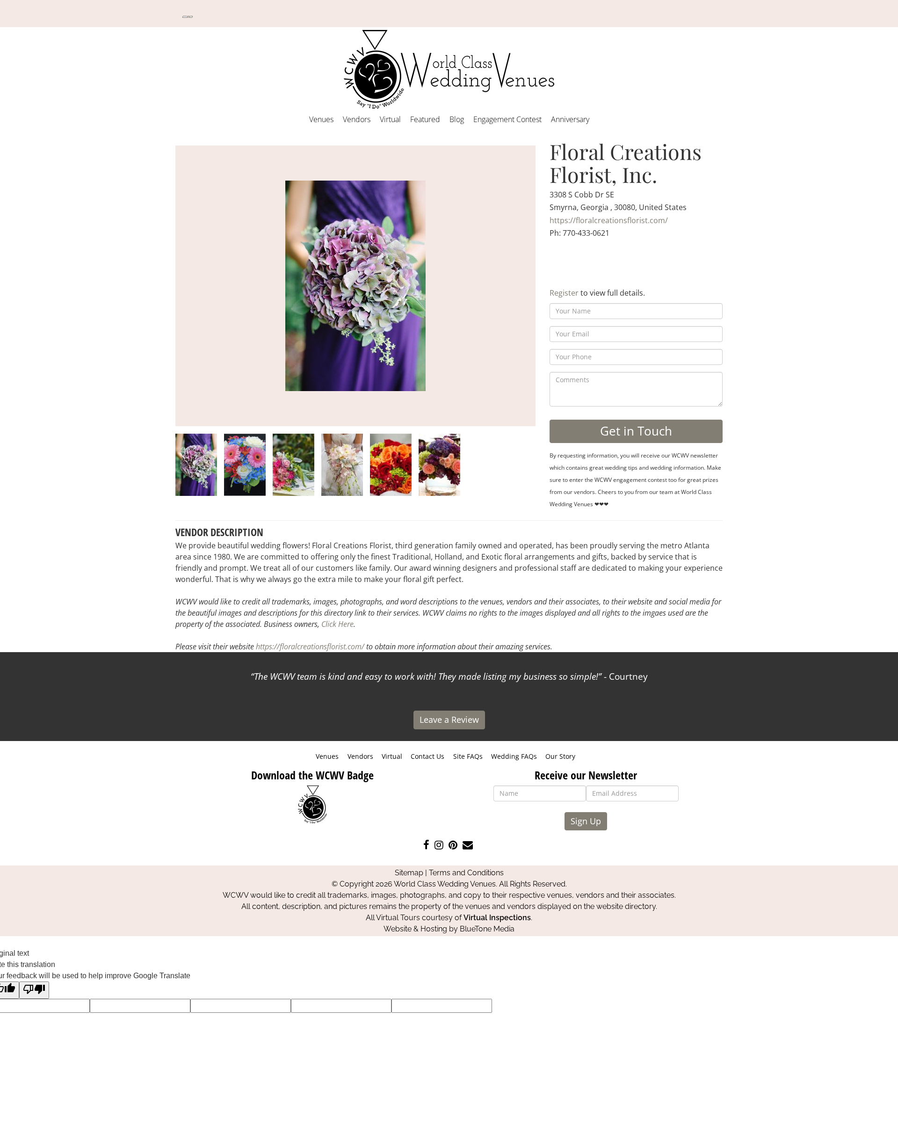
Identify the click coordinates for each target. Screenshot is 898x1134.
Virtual (390, 119)
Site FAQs (468, 756)
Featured (425, 119)
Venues (321, 119)
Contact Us (427, 756)
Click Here (337, 624)
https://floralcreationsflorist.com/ (609, 220)
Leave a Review (449, 719)
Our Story (560, 756)
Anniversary (570, 119)
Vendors (356, 119)
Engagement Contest (507, 119)
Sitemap (409, 872)
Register (564, 293)
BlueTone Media (487, 928)
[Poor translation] (34, 990)
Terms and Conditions (466, 872)
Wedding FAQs (514, 756)
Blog (456, 119)
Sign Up (586, 821)
